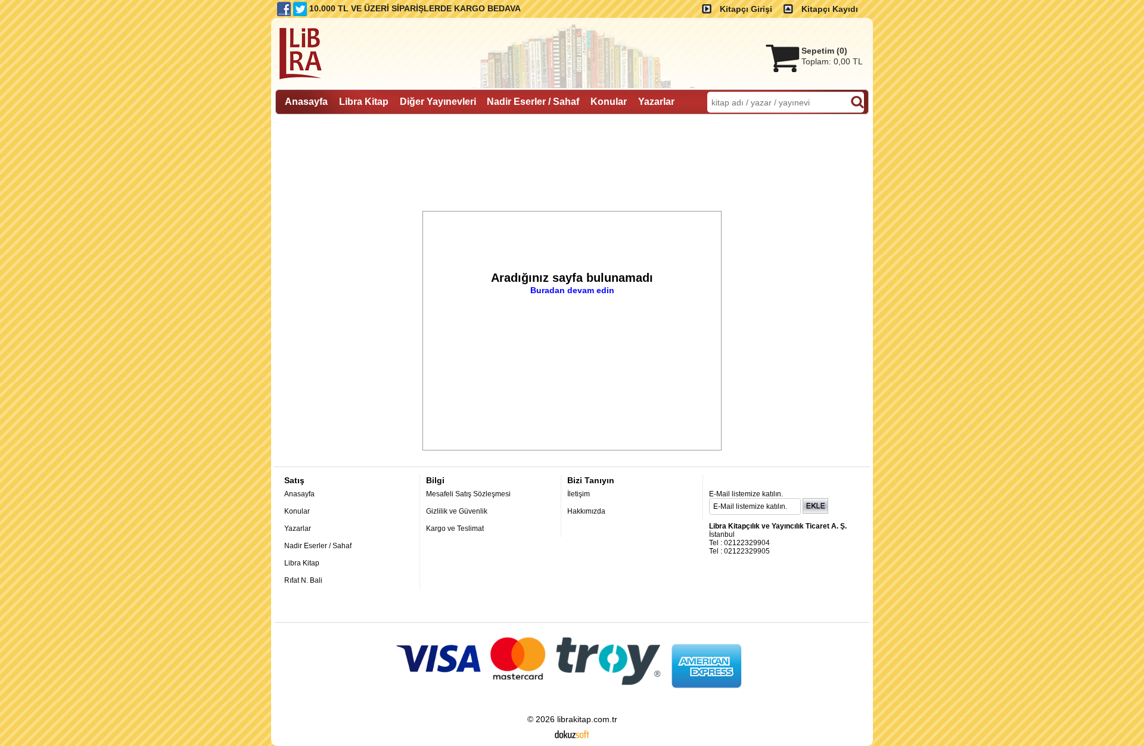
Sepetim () (824, 50)
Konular (297, 511)
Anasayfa (299, 494)
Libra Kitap (301, 563)
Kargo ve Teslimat (455, 528)
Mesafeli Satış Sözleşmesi (468, 494)
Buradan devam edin (572, 290)
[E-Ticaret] (572, 733)
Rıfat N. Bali (303, 580)
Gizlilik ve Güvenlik (456, 511)
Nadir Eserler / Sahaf (318, 546)
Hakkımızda (586, 511)
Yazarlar (297, 528)
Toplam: (832, 61)
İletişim (578, 494)
